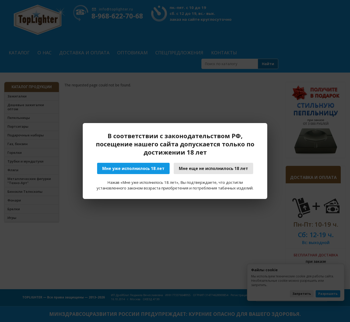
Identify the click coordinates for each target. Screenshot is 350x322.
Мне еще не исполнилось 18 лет (213, 168)
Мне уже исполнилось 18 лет (133, 168)
